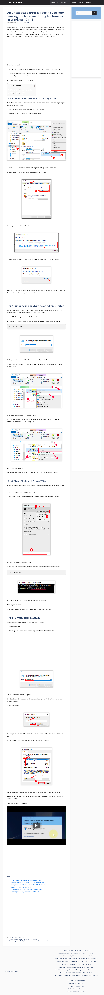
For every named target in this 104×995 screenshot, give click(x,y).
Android (74, 2)
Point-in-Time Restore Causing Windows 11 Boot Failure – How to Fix (76, 961)
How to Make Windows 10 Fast (76, 991)
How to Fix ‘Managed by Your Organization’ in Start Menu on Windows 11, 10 (76, 975)
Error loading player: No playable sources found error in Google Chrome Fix (28, 941)
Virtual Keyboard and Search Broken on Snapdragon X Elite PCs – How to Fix (76, 958)
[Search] (94, 13)
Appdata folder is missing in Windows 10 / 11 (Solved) (23, 939)
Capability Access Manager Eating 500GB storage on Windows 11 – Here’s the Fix (76, 956)
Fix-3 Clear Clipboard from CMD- (17, 92)
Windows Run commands (76, 983)
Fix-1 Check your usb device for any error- (19, 88)
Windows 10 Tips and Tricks (76, 986)
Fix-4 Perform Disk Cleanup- (15, 94)
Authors (88, 2)
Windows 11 (64, 2)
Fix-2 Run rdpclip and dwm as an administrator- (21, 90)
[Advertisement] (36, 51)
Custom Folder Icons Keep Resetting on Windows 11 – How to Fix (76, 953)
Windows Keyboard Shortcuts (76, 989)
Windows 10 (54, 2)
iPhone (81, 2)
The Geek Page (14, 2)
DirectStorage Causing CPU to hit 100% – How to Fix (76, 964)
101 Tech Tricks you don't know (76, 980)
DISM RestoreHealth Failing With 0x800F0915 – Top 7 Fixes (76, 967)
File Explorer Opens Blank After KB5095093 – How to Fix (76, 972)
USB (10, 937)
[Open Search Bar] (94, 2)
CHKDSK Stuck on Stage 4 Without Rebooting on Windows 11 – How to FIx (76, 970)
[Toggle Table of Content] (32, 85)
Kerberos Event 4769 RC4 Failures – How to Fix (76, 950)
